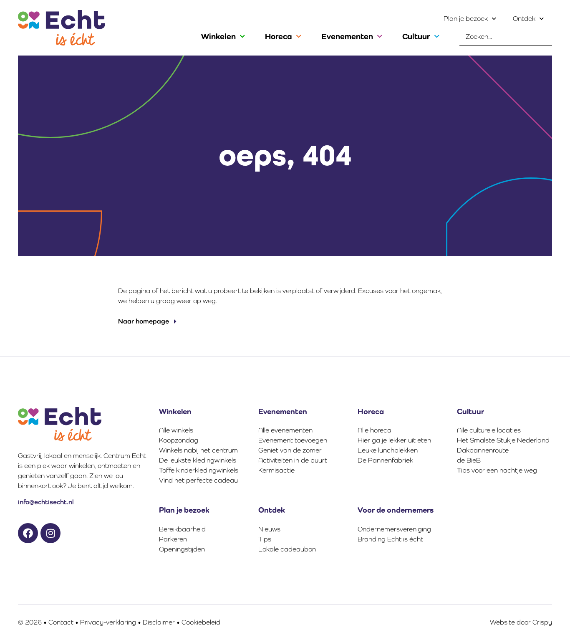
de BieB (469, 460)
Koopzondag (178, 440)
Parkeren (173, 539)
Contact (60, 622)
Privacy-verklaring (108, 622)
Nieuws (269, 529)
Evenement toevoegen (292, 440)
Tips (264, 539)
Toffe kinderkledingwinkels (198, 470)
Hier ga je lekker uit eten (394, 440)
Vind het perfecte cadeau (198, 480)
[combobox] (505, 37)
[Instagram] (50, 533)
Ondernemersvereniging (394, 529)
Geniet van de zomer (290, 450)
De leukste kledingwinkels (197, 460)
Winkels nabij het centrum (198, 450)
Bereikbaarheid (182, 529)
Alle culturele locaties (489, 430)
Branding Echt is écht (390, 539)
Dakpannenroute (483, 450)
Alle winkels (176, 430)
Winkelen (218, 36)
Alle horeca (374, 430)
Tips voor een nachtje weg (497, 470)
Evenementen (347, 36)
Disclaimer (159, 622)
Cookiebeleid (201, 622)
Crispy (542, 622)
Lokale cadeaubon (287, 549)
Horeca (278, 36)
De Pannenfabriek (385, 460)
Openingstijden (182, 549)
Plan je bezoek (466, 19)
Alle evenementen (285, 430)
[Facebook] (28, 533)
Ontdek (524, 19)
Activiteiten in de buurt (292, 460)
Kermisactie (276, 470)
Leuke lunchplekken (388, 450)
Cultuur (416, 36)
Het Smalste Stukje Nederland (503, 440)
